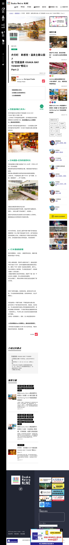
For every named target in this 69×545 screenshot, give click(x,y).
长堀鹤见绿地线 (60, 166)
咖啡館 (20, 419)
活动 (20, 415)
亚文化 (57, 131)
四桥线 (57, 150)
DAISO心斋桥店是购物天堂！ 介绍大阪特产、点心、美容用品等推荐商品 (58, 81)
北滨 (56, 193)
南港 (56, 209)
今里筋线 (58, 199)
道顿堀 (61, 142)
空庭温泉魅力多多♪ (17, 90)
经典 (20, 386)
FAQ (23, 531)
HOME (11, 13)
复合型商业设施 (28, 419)
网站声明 (10, 534)
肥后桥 (61, 152)
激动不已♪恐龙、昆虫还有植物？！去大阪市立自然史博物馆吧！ (58, 55)
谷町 (56, 176)
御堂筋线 (58, 141)
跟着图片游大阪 (53, 120)
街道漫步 (58, 127)
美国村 (57, 152)
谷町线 (57, 174)
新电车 (57, 207)
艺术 (51, 131)
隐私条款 (16, 534)
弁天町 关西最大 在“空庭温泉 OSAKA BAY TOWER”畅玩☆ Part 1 (27, 450)
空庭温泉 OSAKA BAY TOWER (21, 356)
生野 (56, 201)
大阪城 (57, 183)
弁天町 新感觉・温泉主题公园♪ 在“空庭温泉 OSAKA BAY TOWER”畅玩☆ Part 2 (43, 13)
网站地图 (22, 534)
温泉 (64, 127)
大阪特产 (62, 123)
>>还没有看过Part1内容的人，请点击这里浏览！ (22, 323)
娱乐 (20, 417)
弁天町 (14, 49)
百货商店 (30, 415)
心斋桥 (57, 142)
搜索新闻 (17, 13)
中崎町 (64, 176)
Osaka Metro (53, 123)
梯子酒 (59, 134)
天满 (60, 193)
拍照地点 (21, 388)
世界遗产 (52, 134)
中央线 (57, 182)
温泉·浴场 (13, 46)
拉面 (51, 127)
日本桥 (57, 160)
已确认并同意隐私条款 (47, 528)
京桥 (56, 168)
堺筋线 (57, 191)
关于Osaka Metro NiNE (14, 531)
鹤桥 (61, 160)
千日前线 (58, 158)
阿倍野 (60, 176)
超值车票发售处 (29, 388)
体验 (24, 386)
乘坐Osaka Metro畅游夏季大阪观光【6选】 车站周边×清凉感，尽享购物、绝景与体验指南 (27, 429)
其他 (20, 390)
